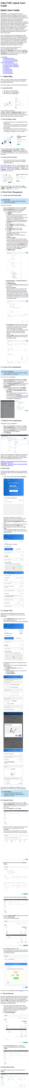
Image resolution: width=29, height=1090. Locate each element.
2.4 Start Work (6, 67)
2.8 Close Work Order (8, 73)
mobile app (21, 990)
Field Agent (19, 395)
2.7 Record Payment (7, 71)
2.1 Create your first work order (10, 63)
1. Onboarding (4, 57)
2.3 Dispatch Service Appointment (11, 66)
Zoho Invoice (15, 188)
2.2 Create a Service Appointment (11, 65)
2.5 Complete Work (7, 69)
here (27, 294)
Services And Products (18, 291)
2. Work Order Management (7, 62)
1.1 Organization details (8, 58)
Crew (26, 395)
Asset (9, 232)
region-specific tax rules (6, 166)
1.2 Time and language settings (10, 59)
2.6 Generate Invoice (7, 70)
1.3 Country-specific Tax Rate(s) (10, 61)
